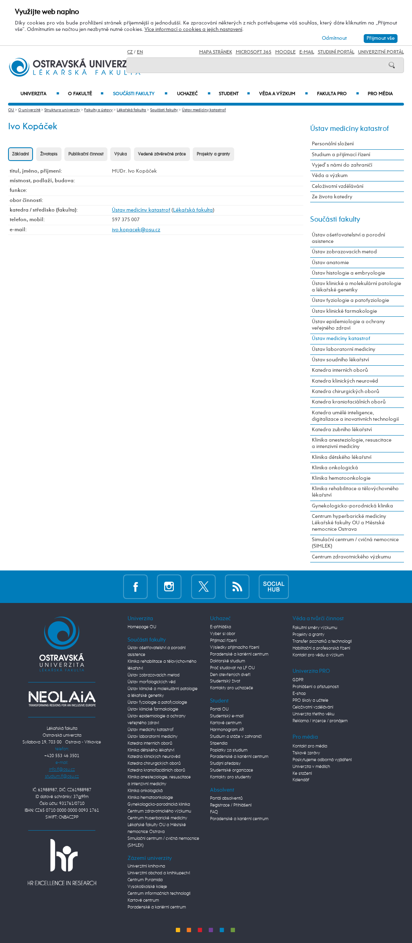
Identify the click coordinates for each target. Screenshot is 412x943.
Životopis (49, 154)
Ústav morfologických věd (151, 682)
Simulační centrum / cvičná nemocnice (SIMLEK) (355, 543)
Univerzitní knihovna (146, 866)
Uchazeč (193, 94)
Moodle (285, 52)
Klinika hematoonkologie (341, 478)
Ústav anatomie (330, 262)
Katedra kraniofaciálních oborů (348, 402)
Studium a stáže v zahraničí (236, 736)
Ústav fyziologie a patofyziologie (350, 300)
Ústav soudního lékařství (340, 360)
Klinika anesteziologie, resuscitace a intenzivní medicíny (351, 443)
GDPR (298, 680)
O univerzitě (29, 110)
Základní (20, 154)
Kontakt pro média (310, 746)
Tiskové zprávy (306, 753)
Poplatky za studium (228, 750)
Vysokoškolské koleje (147, 886)
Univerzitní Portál (381, 52)
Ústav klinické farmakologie (344, 311)
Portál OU (219, 709)
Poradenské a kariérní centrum (157, 907)
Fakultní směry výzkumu (315, 627)
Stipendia (218, 743)
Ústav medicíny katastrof (204, 110)
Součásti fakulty (140, 94)
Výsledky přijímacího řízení (234, 647)
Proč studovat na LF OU (232, 668)
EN (140, 52)
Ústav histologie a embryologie (348, 273)
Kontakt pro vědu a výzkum (318, 655)
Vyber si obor (222, 633)
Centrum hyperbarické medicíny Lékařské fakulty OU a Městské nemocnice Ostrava (349, 523)
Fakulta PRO (338, 94)
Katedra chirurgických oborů (345, 391)
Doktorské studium (227, 661)
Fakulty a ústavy (98, 110)
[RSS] (237, 586)
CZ (130, 52)
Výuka (120, 154)
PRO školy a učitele (310, 700)
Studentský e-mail (226, 716)
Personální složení (333, 144)
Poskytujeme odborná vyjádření (322, 760)
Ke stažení (302, 773)
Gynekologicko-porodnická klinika (352, 506)
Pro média (380, 94)
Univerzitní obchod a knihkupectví (159, 873)
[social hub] (274, 586)
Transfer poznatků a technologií (322, 641)
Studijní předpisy (225, 763)
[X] (203, 586)
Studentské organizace (231, 770)
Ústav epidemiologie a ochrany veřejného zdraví (348, 325)
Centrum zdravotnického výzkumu (351, 557)
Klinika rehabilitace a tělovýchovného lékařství (355, 492)
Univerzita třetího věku (313, 714)
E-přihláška (220, 627)
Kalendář (301, 780)
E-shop (299, 693)
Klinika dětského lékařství (341, 457)
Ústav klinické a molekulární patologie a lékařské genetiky (356, 287)
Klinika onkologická (335, 467)
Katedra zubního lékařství (342, 429)
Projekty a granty (213, 154)
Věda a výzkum (283, 94)
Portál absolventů (226, 798)
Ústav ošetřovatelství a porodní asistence (348, 238)
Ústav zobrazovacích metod (344, 252)
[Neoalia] (62, 699)
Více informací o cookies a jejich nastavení (193, 29)
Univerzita (40, 94)
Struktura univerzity (62, 110)
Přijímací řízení (223, 640)
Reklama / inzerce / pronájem (320, 721)
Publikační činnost (85, 154)
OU (11, 110)
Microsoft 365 (254, 52)
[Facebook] (135, 586)
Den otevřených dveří (230, 674)
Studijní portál (336, 52)
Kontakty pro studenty (230, 777)
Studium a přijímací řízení (341, 154)
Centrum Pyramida (145, 880)
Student (234, 94)
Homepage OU (142, 627)
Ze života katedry (332, 197)
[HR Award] (62, 861)
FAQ (214, 812)
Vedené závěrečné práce (162, 154)
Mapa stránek (215, 52)
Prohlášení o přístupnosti (316, 686)
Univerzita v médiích (311, 766)
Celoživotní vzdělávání (337, 186)
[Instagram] (169, 586)
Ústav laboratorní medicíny (343, 349)
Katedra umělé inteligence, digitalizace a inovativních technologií (355, 416)
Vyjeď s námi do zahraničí (342, 165)
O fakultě (86, 94)
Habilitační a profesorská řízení (321, 648)
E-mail (306, 52)
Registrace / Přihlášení (230, 805)
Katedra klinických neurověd (345, 381)
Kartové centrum (143, 900)
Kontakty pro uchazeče (231, 688)
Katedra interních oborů (340, 370)
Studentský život (225, 681)
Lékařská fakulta (131, 110)
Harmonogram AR (227, 729)
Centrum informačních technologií (159, 893)
